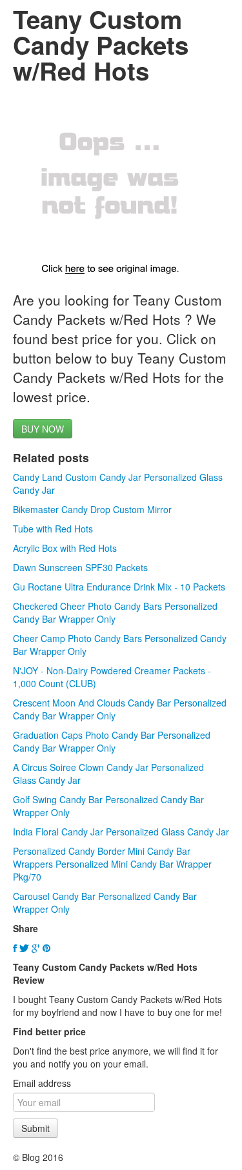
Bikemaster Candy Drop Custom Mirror (92, 509)
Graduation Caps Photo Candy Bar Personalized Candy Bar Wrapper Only (111, 741)
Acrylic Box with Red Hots (65, 547)
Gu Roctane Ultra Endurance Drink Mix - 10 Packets (119, 586)
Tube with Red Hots (53, 528)
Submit (35, 1128)
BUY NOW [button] (42, 428)
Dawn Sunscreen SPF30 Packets (80, 567)
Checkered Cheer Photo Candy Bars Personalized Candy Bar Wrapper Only (115, 612)
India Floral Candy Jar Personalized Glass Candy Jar (121, 831)
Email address (42, 1083)
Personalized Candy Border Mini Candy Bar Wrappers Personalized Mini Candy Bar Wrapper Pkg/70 (112, 863)
